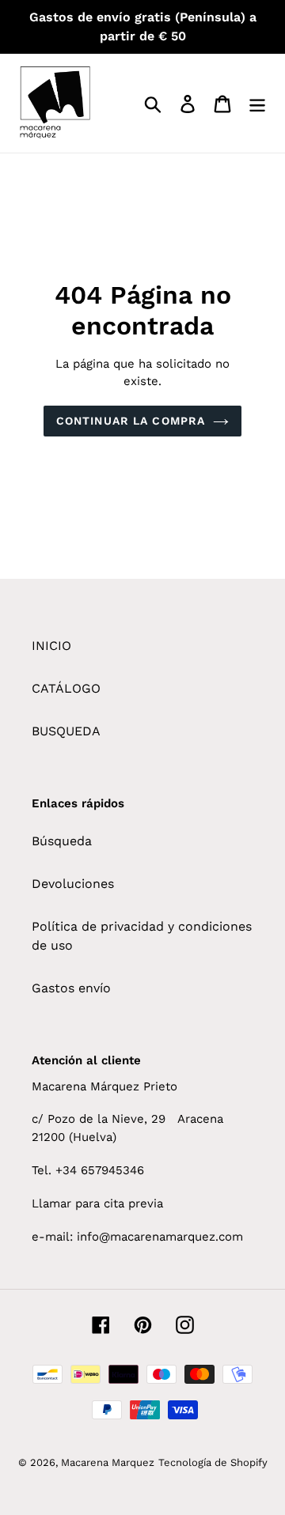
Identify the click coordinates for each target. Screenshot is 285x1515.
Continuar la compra (130, 420)
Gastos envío (71, 988)
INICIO (51, 645)
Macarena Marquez (107, 1462)
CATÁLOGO (66, 688)
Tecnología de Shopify (213, 1462)
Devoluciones (73, 883)
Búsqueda (62, 840)
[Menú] (257, 103)
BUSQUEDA (66, 731)
